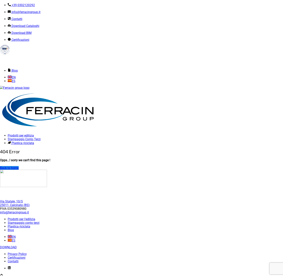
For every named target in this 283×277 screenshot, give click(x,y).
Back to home (9, 168)
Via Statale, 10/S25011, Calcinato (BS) (15, 203)
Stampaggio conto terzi (23, 223)
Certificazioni (16, 257)
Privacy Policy (17, 254)
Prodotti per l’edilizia (21, 219)
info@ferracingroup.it (14, 212)
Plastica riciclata (19, 226)
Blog (11, 230)
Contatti (13, 261)
